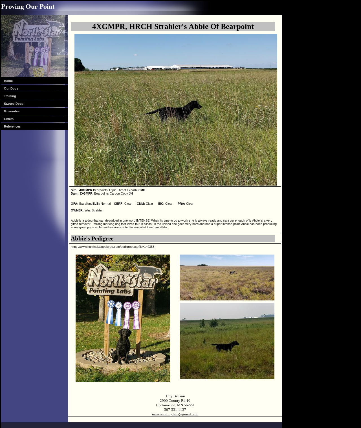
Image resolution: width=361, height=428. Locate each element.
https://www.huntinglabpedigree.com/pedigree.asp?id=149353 (112, 246)
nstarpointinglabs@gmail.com (175, 414)
